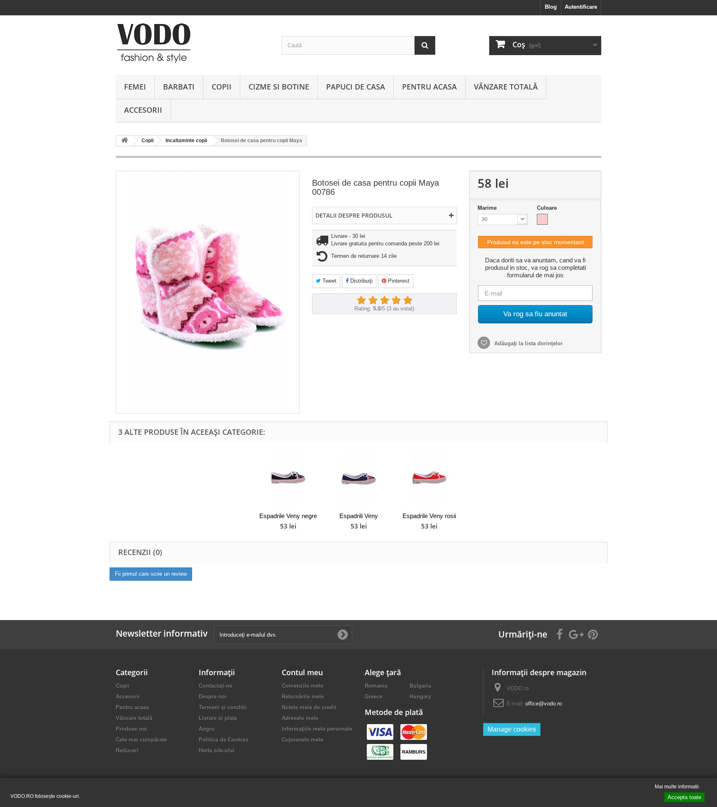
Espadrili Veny (358, 515)
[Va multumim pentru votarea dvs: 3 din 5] (384, 300)
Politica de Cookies (224, 740)
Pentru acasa (429, 87)
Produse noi (131, 729)
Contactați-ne (215, 686)
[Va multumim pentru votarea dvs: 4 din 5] (395, 300)
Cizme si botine (279, 87)
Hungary (420, 696)
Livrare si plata (218, 718)
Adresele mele (300, 718)
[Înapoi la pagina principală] (124, 141)
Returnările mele (303, 696)
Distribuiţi (361, 281)
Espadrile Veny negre (288, 515)
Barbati (179, 87)
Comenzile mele (302, 686)
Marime (488, 208)
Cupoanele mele (302, 740)
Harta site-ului (216, 750)
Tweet (329, 281)
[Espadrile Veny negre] (288, 478)
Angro (207, 729)
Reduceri (127, 750)
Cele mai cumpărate (141, 740)
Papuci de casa (355, 87)
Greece (374, 696)
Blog (551, 7)
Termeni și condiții (223, 707)
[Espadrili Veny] (358, 478)
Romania (376, 686)
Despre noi (213, 696)
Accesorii (143, 110)
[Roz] (542, 219)
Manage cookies (512, 729)
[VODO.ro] (192, 43)
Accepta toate (684, 797)
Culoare (547, 208)
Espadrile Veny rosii (429, 515)
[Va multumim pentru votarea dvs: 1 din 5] (361, 300)
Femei (135, 87)
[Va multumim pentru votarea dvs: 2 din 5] (372, 300)
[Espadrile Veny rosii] (429, 478)
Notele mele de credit (309, 707)
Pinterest (398, 281)
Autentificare (581, 7)
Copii (222, 87)
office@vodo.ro (543, 703)
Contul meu (302, 672)
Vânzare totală (506, 87)
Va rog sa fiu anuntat (535, 314)
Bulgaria (420, 686)
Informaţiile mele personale (317, 729)
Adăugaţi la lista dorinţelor (528, 343)
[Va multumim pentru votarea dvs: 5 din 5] (407, 300)
